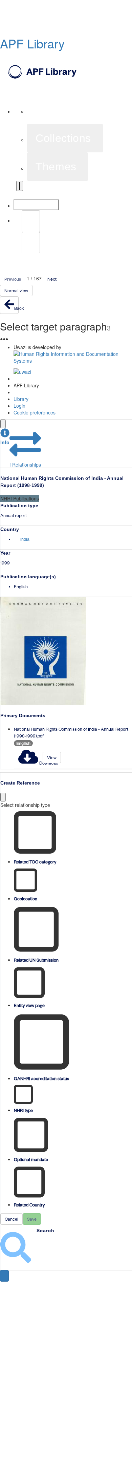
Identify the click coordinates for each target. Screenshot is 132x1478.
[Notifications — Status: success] (19, 186)
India (24, 539)
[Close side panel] (3, 424)
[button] (4, 437)
